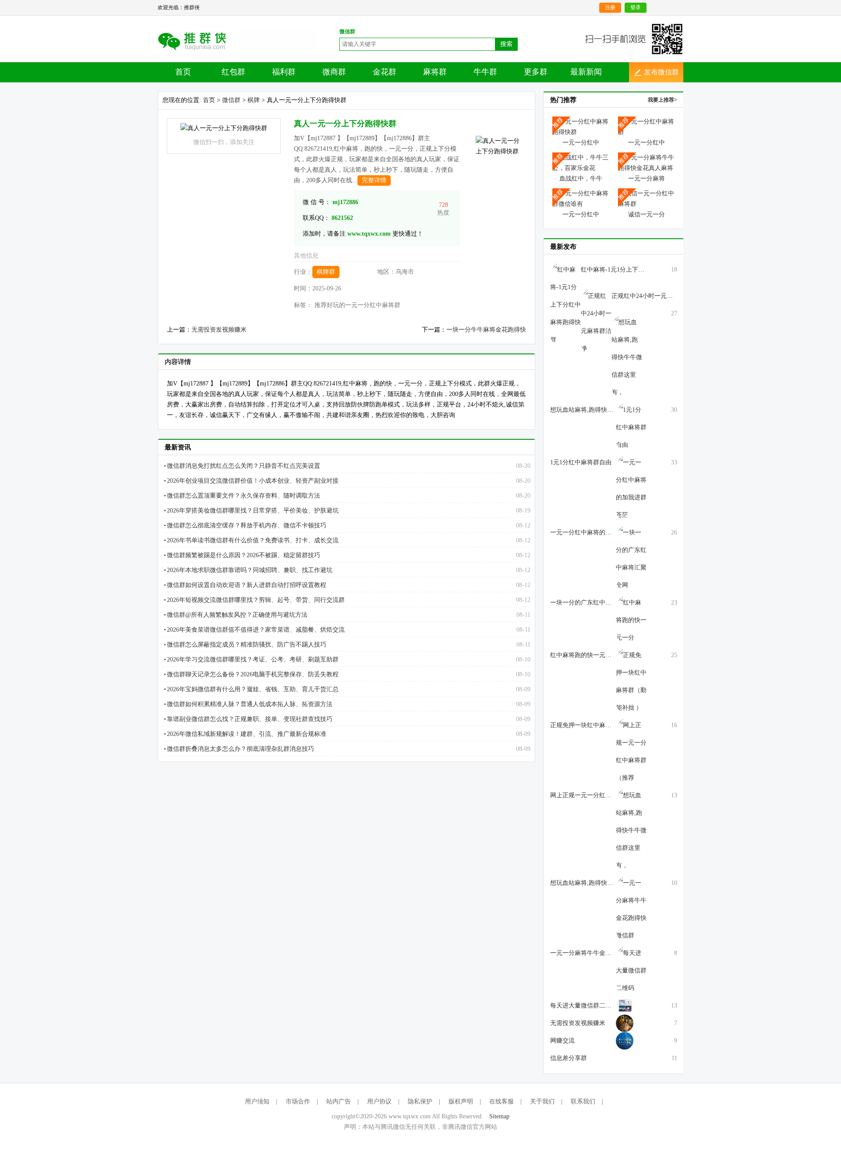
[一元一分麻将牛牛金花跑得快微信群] (631, 908)
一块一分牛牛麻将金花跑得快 (486, 329)
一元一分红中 (580, 142)
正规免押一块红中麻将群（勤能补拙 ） (603, 725)
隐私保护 (420, 1101)
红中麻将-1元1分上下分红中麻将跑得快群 (637, 269)
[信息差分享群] (624, 1040)
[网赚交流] (624, 1022)
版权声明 (461, 1101)
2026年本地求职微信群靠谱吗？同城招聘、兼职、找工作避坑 (249, 570)
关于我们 (542, 1101)
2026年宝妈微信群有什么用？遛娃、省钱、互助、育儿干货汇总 (253, 689)
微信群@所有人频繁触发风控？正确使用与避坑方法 (237, 615)
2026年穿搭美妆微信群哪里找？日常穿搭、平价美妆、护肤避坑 (253, 510)
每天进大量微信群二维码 (584, 1005)
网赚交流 (562, 1040)
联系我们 (583, 1101)
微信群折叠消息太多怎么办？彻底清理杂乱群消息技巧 (240, 749)
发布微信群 (661, 72)
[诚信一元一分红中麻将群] (646, 198)
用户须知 (257, 1101)
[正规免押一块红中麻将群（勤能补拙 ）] (631, 681)
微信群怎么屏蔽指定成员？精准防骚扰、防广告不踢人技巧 (246, 644)
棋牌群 (326, 272)
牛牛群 (485, 71)
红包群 (233, 71)
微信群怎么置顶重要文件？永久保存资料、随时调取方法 (243, 495)
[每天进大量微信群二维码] (631, 970)
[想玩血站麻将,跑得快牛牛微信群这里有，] (631, 830)
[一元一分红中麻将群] (646, 126)
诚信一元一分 (646, 214)
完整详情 (374, 180)
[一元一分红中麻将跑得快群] (580, 126)
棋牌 (253, 100)
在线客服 (501, 1101)
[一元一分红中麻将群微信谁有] (580, 198)
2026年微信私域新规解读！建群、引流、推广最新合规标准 (246, 734)
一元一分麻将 (646, 178)
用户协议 (379, 1101)
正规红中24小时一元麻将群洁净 (654, 296)
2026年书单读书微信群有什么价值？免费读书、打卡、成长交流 (253, 540)
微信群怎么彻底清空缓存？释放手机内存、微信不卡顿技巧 (246, 525)
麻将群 (435, 71)
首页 (183, 71)
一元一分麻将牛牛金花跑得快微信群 (599, 953)
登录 (635, 7)
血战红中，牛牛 (580, 178)
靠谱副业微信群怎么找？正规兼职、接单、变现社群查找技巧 (249, 719)
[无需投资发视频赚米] (624, 1005)
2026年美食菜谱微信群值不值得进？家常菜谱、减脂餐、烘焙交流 (256, 629)
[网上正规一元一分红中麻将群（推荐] (631, 751)
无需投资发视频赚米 (219, 329)
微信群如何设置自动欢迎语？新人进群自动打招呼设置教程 (246, 585)
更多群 (536, 71)
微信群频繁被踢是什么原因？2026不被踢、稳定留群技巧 (243, 555)
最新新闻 (586, 71)
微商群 (334, 71)
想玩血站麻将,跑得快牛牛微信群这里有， (606, 883)
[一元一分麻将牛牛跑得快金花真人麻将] (646, 162)
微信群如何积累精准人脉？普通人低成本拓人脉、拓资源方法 (249, 704)
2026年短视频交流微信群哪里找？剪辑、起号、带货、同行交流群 (256, 600)
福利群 (284, 71)
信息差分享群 (568, 1058)
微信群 (231, 100)
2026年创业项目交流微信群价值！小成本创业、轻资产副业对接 (253, 480)
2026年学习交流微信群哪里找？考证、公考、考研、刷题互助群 (253, 659)
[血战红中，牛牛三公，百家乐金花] (580, 162)
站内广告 (338, 1101)
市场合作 (298, 1101)
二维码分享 (198, 41)
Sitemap (499, 1116)
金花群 (384, 71)
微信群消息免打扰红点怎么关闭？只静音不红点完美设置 (243, 466)
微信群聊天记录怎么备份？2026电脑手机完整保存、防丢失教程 (253, 674)
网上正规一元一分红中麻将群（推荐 (599, 795)
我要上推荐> (662, 100)
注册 (610, 7)
